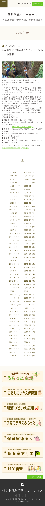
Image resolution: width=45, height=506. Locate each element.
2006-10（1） (30, 356)
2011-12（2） (15, 291)
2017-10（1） (29, 223)
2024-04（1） (15, 182)
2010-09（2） (30, 312)
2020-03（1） (30, 210)
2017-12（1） (15, 223)
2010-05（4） (30, 318)
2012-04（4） (15, 284)
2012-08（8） (15, 278)
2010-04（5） (15, 322)
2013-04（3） (15, 267)
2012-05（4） (30, 281)
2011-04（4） (30, 301)
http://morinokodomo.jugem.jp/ (15, 148)
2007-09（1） (15, 349)
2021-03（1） (30, 199)
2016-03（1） (30, 237)
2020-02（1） (15, 213)
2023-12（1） (30, 182)
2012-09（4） (30, 274)
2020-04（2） (15, 210)
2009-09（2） (15, 332)
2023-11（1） (15, 186)
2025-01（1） (15, 176)
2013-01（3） (15, 271)
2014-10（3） (15, 250)
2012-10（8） (15, 274)
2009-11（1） (15, 328)
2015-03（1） (30, 247)
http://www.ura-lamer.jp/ (22, 127)
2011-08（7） (15, 298)
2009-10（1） (30, 328)
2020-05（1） (30, 206)
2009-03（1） (30, 335)
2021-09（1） (15, 196)
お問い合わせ (37, 4)
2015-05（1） (15, 247)
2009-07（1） (30, 332)
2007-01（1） (15, 356)
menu (4, 6)
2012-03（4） (30, 284)
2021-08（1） (30, 196)
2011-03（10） (15, 305)
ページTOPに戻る (35, 477)
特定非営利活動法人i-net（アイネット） (24, 499)
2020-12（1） (29, 203)
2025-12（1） (30, 172)
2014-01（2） (15, 261)
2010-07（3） (30, 315)
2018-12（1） (15, 220)
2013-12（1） (29, 261)
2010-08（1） (15, 315)
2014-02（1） (30, 257)
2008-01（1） (15, 345)
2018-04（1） (30, 220)
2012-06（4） (15, 281)
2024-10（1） (15, 179)
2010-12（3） (29, 308)
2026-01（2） (15, 172)
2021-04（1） (15, 199)
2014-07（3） (15, 254)
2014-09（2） (30, 250)
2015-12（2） (15, 240)
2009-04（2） (15, 335)
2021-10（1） (29, 193)
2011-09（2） (29, 295)
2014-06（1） (30, 254)
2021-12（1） (15, 193)
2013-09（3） (15, 264)
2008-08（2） (15, 342)
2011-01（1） (15, 308)
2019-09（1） (30, 216)
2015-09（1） (30, 240)
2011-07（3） (30, 298)
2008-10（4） (30, 339)
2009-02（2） (15, 339)
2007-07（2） (15, 352)
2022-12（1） (15, 189)
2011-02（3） (30, 305)
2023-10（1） (29, 186)
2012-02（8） (15, 288)
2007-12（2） (30, 345)
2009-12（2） (30, 325)
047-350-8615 (25, 4)
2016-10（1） (15, 233)
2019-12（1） (30, 213)
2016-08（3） (30, 233)
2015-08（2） (15, 244)
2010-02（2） (15, 325)
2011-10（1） (15, 295)
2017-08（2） (15, 227)
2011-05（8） (15, 301)
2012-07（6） (30, 278)
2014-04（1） (15, 257)
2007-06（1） (30, 352)
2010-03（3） (30, 322)
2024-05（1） (30, 179)
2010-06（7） (15, 318)
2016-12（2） (29, 230)
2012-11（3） (30, 271)
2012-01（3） (30, 288)
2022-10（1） (29, 189)
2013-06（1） (30, 264)
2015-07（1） (30, 244)
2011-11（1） (29, 291)
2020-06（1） (15, 206)
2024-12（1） (30, 176)
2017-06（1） (30, 227)
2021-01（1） (15, 203)
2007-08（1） (30, 349)
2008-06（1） (30, 342)
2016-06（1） (15, 237)
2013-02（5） (30, 267)
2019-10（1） (15, 216)
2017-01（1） (15, 230)
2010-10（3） (15, 312)
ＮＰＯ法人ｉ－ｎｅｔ (23, 14)
